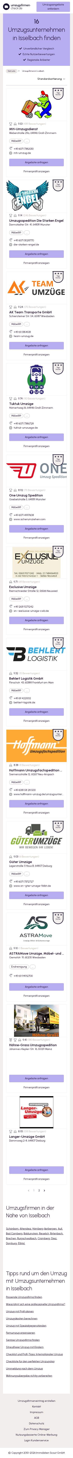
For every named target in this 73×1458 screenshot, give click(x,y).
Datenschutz (36, 1423)
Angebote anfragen (36, 162)
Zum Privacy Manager (37, 1429)
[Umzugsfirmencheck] (17, 6)
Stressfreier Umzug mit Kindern (25, 1347)
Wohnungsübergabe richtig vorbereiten (29, 1375)
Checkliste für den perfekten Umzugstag (30, 1361)
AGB (36, 1417)
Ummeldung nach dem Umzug (24, 1368)
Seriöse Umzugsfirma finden (23, 1340)
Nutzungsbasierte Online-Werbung (36, 1434)
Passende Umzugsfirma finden (24, 1297)
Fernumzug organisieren (20, 1332)
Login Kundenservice (36, 1440)
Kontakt (36, 1406)
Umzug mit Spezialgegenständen (26, 1325)
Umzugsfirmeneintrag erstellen (36, 1401)
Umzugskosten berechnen (21, 1318)
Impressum (36, 1412)
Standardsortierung (49, 78)
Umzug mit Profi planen (20, 1311)
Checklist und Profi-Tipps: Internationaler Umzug (34, 1354)
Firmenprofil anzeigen (37, 171)
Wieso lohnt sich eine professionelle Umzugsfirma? (35, 1304)
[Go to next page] (44, 1191)
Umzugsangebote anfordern (53, 6)
